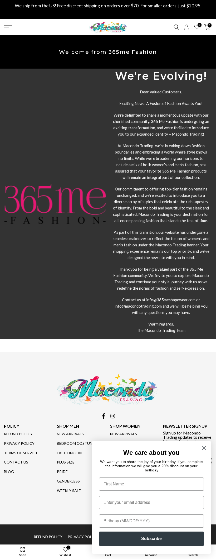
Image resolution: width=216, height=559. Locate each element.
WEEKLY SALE (69, 490)
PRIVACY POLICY (19, 443)
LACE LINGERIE (70, 453)
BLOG (9, 471)
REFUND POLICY (18, 434)
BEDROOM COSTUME (76, 443)
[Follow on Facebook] (103, 416)
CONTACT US (16, 462)
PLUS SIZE (66, 462)
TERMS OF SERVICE (21, 453)
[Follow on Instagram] (112, 416)
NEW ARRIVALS (70, 434)
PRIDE (62, 471)
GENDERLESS (68, 481)
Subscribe (151, 538)
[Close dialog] (204, 447)
